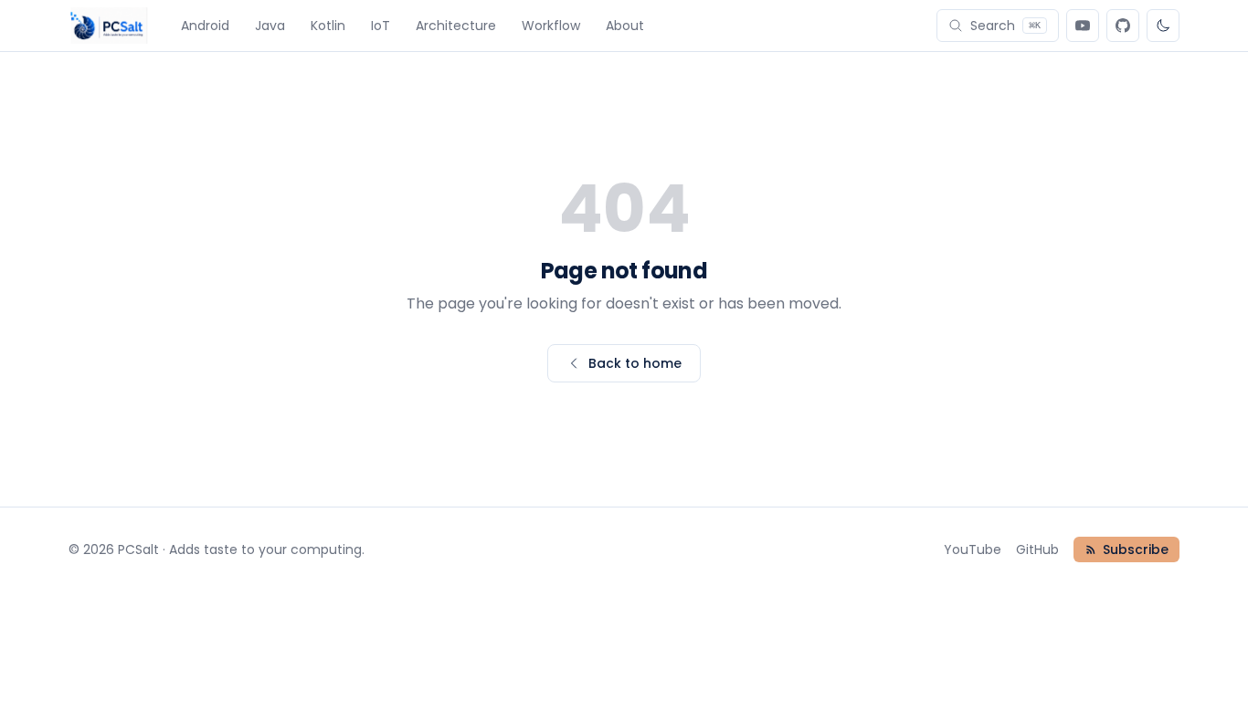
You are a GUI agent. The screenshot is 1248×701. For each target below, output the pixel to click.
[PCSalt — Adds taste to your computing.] (108, 25)
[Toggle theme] (1163, 25)
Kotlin (328, 25)
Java (270, 25)
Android (205, 25)
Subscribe (1136, 549)
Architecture (456, 25)
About (625, 25)
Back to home (635, 363)
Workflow (551, 25)
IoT (380, 25)
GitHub (1037, 549)
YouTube (972, 549)
